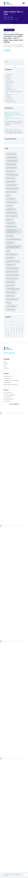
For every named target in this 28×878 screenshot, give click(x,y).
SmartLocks (10, 295)
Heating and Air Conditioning (11, 384)
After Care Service (8, 392)
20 (6, 332)
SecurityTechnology (12, 275)
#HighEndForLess (11, 157)
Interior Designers (10, 90)
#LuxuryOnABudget (12, 174)
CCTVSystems (10, 198)
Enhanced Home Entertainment (11, 380)
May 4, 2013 (7, 32)
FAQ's (7, 84)
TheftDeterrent (11, 306)
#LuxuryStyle (10, 178)
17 (16, 330)
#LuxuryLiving (10, 171)
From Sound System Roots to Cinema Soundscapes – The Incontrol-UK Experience (14, 123)
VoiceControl (11, 309)
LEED (8, 251)
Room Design (7, 401)
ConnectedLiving (11, 202)
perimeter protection (13, 261)
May (12, 17)
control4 (9, 205)
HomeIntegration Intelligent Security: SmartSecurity (13, 231)
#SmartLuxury (11, 181)
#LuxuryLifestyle (11, 167)
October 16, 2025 (9, 118)
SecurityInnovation (12, 268)
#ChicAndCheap (11, 154)
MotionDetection (12, 254)
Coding (8, 79)
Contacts (6, 368)
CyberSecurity (11, 209)
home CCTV (10, 219)
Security (8, 98)
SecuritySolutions (12, 271)
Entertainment (9, 83)
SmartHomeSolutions (13, 288)
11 (19, 328)
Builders (8, 77)
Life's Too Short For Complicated (14, 91)
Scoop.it (8, 96)
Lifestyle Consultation (9, 395)
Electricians (9, 81)
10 (16, 328)
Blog (7, 76)
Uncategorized (9, 29)
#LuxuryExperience (12, 160)
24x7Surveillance (11, 185)
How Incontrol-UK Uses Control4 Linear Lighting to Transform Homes (14, 131)
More (7, 50)
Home (5, 17)
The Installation (7, 397)
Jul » (9, 335)
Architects (8, 74)
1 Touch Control (7, 378)
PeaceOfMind (10, 257)
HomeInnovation (11, 226)
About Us (6, 364)
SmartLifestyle (11, 292)
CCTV (8, 195)
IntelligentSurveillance (13, 239)
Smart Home (9, 100)
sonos (8, 302)
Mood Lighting (7, 382)
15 (11, 330)
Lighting (8, 95)
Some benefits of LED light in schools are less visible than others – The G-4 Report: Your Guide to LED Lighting (13, 38)
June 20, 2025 (8, 129)
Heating (8, 88)
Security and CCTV (8, 376)
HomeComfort (10, 223)
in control (10, 235)
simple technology (12, 278)
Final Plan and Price (8, 399)
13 (6, 330)
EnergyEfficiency (11, 212)
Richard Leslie (15, 32)
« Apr (6, 335)
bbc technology (11, 191)
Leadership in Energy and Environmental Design (13, 247)
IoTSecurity (10, 242)
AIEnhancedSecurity (12, 188)
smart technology (12, 299)
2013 (8, 17)
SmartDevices (10, 282)
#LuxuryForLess (11, 164)
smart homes (10, 285)
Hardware (8, 86)
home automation (12, 216)
